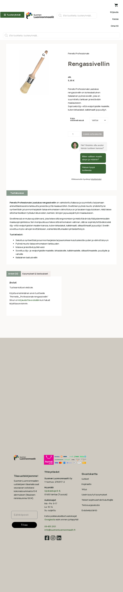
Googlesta (49, 519)
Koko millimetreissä (77, 119)
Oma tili (114, 25)
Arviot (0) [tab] (13, 273)
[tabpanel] (61, 230)
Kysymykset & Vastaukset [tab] (35, 273)
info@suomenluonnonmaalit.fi (59, 529)
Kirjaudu (114, 12)
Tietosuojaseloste (91, 505)
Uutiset (85, 478)
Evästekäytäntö (89, 510)
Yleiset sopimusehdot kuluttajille (97, 499)
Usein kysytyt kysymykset (94, 494)
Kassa (115, 19)
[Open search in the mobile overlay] (77, 15)
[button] (43, 55)
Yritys (84, 489)
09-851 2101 (50, 526)
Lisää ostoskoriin (92, 134)
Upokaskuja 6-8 (52, 490)
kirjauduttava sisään (29, 300)
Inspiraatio (87, 484)
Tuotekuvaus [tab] (17, 193)
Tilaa (24, 525)
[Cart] (116, 5)
